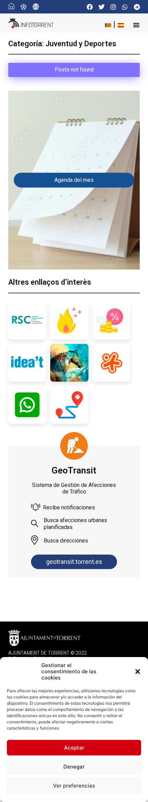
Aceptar (74, 747)
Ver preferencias (74, 785)
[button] (137, 671)
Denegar (74, 766)
